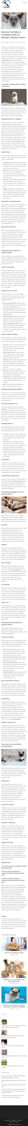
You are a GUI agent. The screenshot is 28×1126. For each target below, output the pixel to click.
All (24, 42)
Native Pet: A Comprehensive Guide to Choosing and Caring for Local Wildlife (14, 1006)
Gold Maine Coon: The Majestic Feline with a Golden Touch (14, 980)
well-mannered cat (16, 719)
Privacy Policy (7, 1120)
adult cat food (17, 481)
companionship (5, 60)
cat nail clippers (16, 569)
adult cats (3, 409)
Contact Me (19, 1120)
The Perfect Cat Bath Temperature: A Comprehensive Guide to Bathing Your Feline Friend (12, 873)
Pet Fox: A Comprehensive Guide (14, 953)
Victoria (5, 42)
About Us (14, 1120)
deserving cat (17, 141)
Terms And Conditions (14, 1121)
